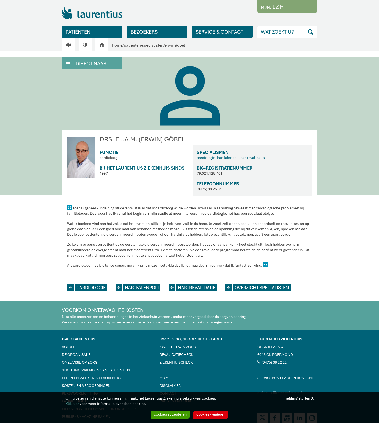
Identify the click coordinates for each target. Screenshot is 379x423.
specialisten (152, 45)
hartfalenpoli (227, 157)
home (117, 45)
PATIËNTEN (77, 32)
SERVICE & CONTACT (219, 32)
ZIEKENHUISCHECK (176, 362)
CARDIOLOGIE (87, 287)
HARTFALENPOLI (138, 287)
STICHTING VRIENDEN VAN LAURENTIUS (96, 370)
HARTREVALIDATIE (193, 287)
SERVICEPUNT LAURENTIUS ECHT (285, 378)
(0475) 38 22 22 (272, 362)
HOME (165, 378)
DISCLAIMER (170, 385)
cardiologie (206, 157)
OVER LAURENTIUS (78, 339)
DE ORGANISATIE (76, 354)
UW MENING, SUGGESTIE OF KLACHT (191, 339)
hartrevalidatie (252, 157)
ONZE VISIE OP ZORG (80, 362)
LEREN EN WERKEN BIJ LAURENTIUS (92, 378)
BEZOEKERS (144, 32)
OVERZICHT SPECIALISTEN (258, 287)
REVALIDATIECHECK (176, 354)
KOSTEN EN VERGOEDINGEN (86, 385)
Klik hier (72, 403)
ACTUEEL (69, 347)
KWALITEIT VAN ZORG (178, 347)
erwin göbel (174, 45)
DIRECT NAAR (86, 63)
